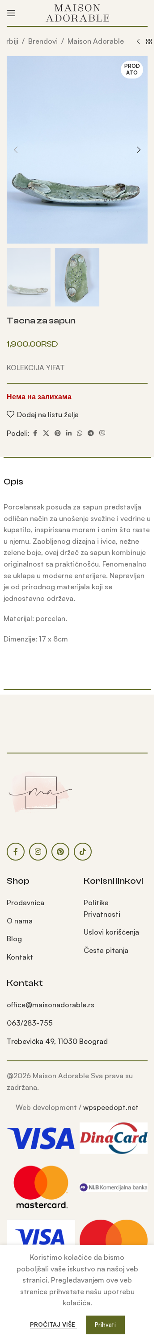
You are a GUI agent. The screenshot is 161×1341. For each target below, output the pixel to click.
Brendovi (43, 41)
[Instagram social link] (38, 852)
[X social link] (46, 433)
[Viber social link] (102, 433)
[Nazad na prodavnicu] (149, 42)
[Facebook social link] (35, 433)
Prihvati (105, 1324)
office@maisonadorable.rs (50, 1004)
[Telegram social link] (91, 433)
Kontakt (20, 956)
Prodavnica (25, 902)
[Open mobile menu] (11, 13)
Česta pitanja (106, 950)
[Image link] (40, 791)
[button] (16, 150)
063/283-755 (30, 1022)
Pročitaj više (53, 1324)
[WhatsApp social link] (79, 433)
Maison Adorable (96, 41)
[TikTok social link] (83, 852)
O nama (20, 920)
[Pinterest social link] (58, 433)
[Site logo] (77, 12)
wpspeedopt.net (111, 1107)
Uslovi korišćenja (111, 931)
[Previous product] (138, 42)
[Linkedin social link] (69, 433)
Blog (14, 938)
